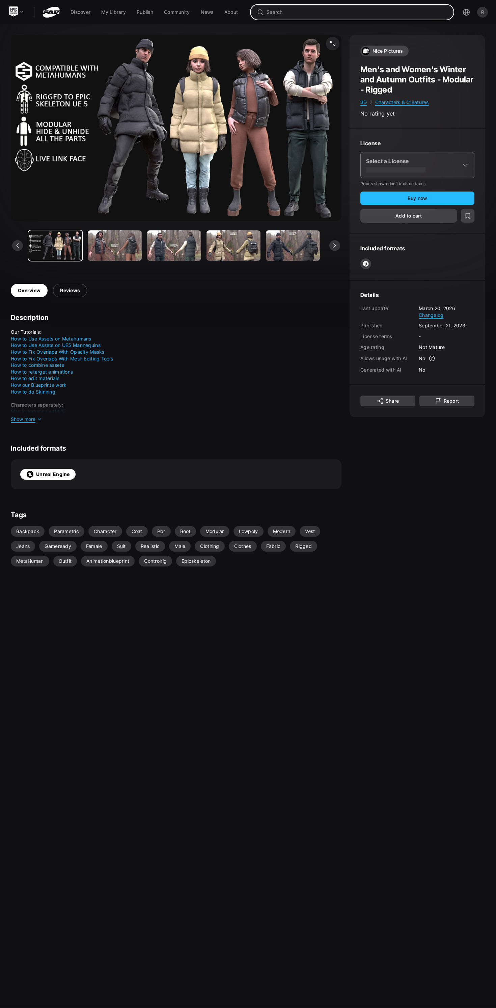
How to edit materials (35, 378)
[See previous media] (17, 245)
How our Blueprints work (38, 385)
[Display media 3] (233, 245)
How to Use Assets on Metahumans (51, 339)
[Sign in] (482, 12)
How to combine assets (37, 365)
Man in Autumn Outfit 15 (38, 411)
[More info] (432, 359)
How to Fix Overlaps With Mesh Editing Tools (62, 358)
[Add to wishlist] (467, 216)
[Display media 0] (55, 245)
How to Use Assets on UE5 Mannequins (56, 345)
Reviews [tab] (70, 290)
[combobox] (357, 12)
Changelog (431, 315)
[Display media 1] (115, 245)
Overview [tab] (29, 290)
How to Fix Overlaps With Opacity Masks (58, 352)
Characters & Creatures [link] (402, 102)
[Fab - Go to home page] (51, 12)
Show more (23, 419)
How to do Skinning (33, 392)
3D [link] (363, 102)
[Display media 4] (293, 245)
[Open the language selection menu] (466, 12)
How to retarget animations (42, 372)
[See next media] (334, 245)
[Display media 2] (174, 245)
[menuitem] (80, 12)
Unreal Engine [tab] (53, 474)
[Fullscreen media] (332, 43)
